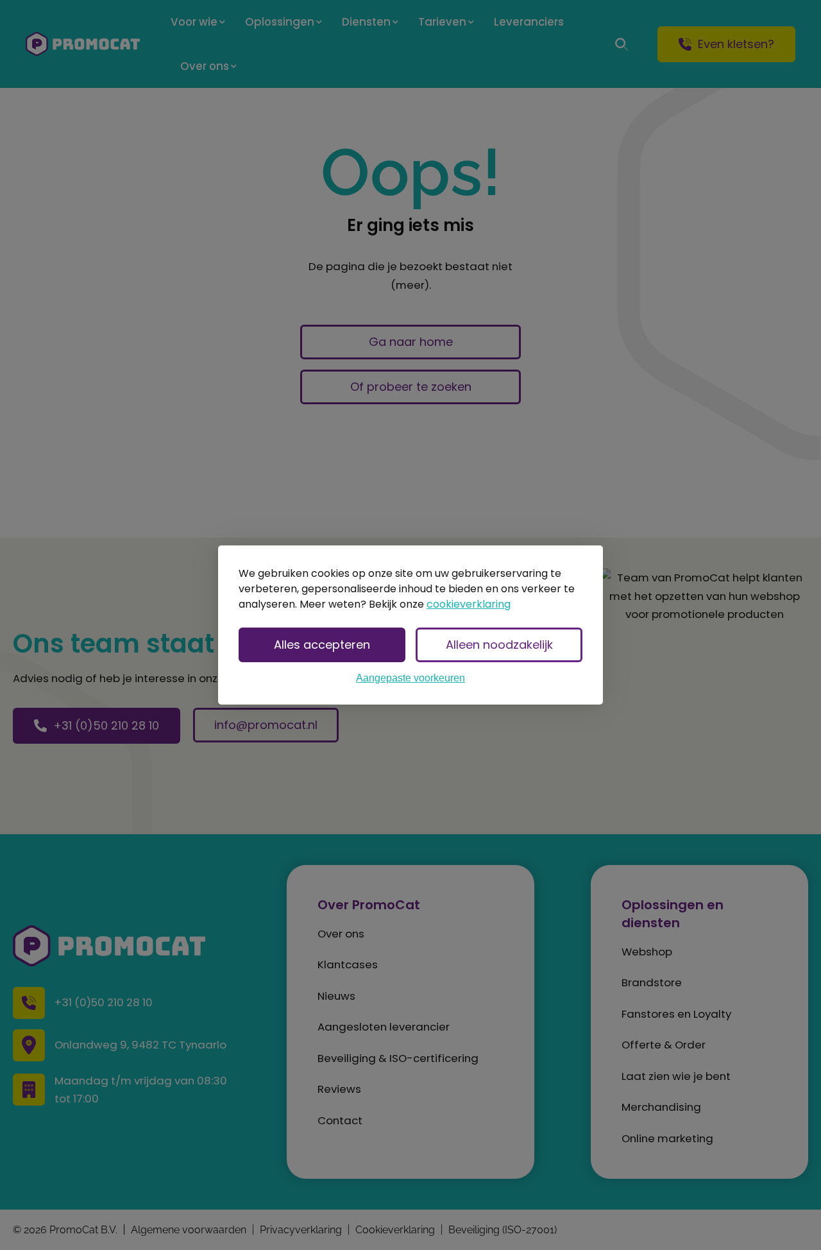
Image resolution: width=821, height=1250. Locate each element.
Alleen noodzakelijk (499, 645)
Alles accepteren (322, 645)
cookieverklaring (469, 604)
